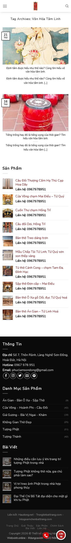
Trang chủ (12, 525)
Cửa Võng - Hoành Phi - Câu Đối (25, 408)
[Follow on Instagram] (13, 376)
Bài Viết (30, 528)
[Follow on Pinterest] (34, 376)
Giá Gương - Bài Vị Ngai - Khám (25, 415)
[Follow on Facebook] (6, 376)
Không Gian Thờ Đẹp (17, 422)
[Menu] (5, 6)
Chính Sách (57, 525)
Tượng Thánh (12, 436)
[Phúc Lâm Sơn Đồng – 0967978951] (35, 6)
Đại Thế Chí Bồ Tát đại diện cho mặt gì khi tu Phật (41, 498)
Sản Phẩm (42, 525)
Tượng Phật (11, 429)
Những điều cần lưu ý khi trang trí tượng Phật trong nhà (37, 461)
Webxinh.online (16, 538)
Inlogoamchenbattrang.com (35, 519)
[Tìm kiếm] (66, 6)
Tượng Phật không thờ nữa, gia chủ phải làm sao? (38, 473)
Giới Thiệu (27, 525)
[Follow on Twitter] (20, 376)
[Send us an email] (27, 376)
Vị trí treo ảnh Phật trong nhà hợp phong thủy (37, 485)
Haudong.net (26, 515)
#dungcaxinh (35, 538)
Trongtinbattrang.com (49, 515)
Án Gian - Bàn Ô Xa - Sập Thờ (23, 400)
